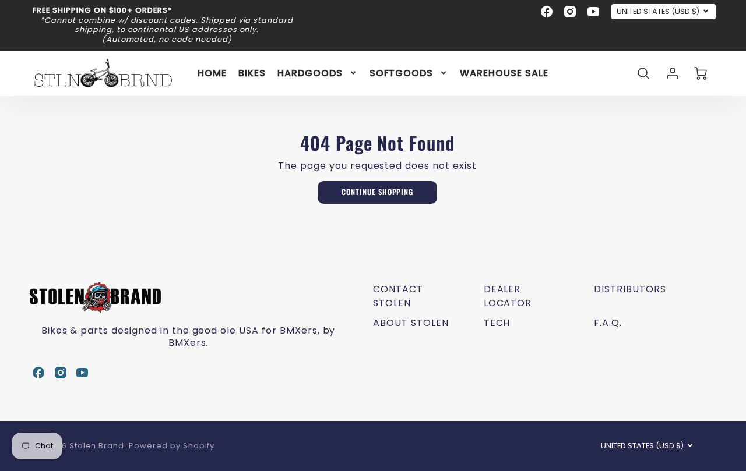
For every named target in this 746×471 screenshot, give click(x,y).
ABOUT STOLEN (411, 323)
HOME (212, 73)
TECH (497, 323)
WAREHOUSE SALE (504, 73)
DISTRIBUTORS (630, 289)
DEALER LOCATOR (508, 296)
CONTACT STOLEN (398, 296)
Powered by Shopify (171, 446)
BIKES (252, 73)
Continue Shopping (377, 191)
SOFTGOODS (402, 73)
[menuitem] (212, 73)
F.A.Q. (608, 323)
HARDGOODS (310, 73)
